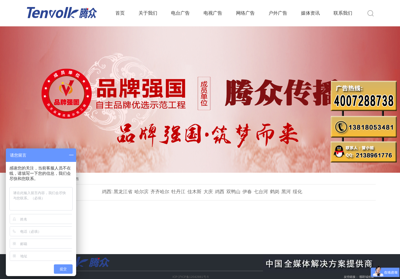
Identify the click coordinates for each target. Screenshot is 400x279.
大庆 (208, 191)
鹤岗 (274, 191)
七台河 (261, 191)
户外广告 (278, 13)
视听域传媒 (366, 276)
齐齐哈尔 (160, 191)
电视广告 (213, 13)
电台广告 (180, 13)
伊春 (247, 191)
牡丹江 (178, 191)
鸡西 (219, 191)
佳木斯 (194, 191)
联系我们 (343, 13)
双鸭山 (233, 191)
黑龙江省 (123, 191)
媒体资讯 (310, 13)
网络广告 (245, 13)
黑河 (286, 191)
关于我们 (148, 13)
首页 (120, 13)
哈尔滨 (141, 191)
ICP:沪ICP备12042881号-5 (190, 276)
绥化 (297, 191)
